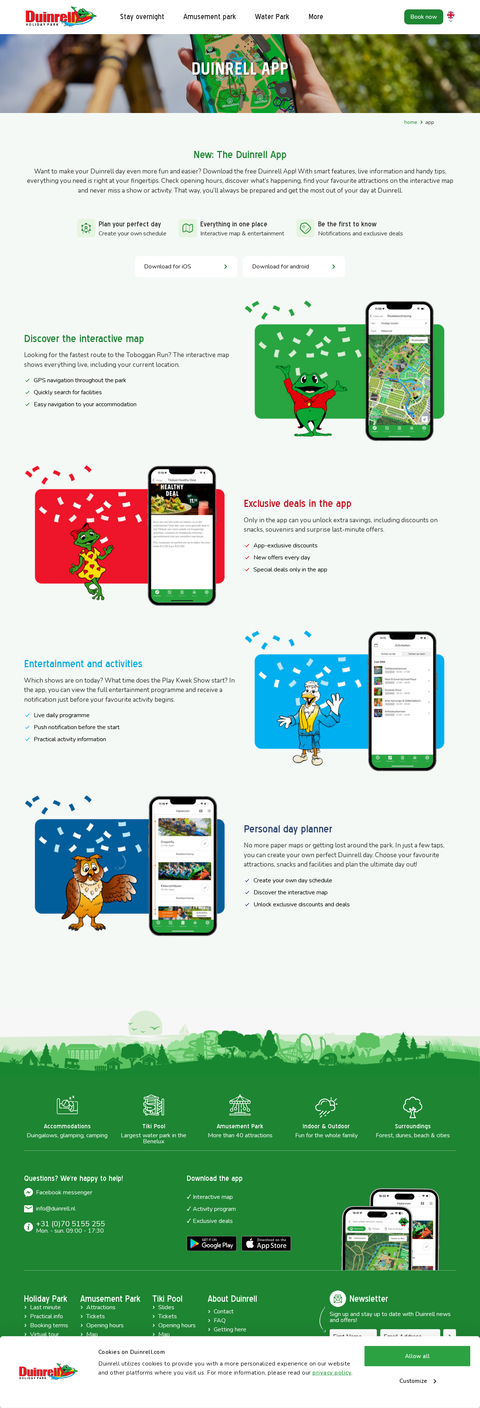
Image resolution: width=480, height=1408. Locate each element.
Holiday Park (45, 1299)
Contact (224, 1311)
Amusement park (209, 16)
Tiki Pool (167, 1299)
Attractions (101, 1307)
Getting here (230, 1329)
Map (92, 1334)
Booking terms (49, 1325)
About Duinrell (232, 1299)
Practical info (46, 1316)
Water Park (272, 16)
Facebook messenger (64, 1192)
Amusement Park (110, 1299)
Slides (166, 1307)
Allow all (417, 1356)
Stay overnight (142, 16)
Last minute (45, 1307)
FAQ (220, 1320)
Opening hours (105, 1325)
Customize (413, 1380)
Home (410, 122)
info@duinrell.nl (55, 1208)
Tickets (95, 1316)
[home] (61, 17)
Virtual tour (44, 1334)
